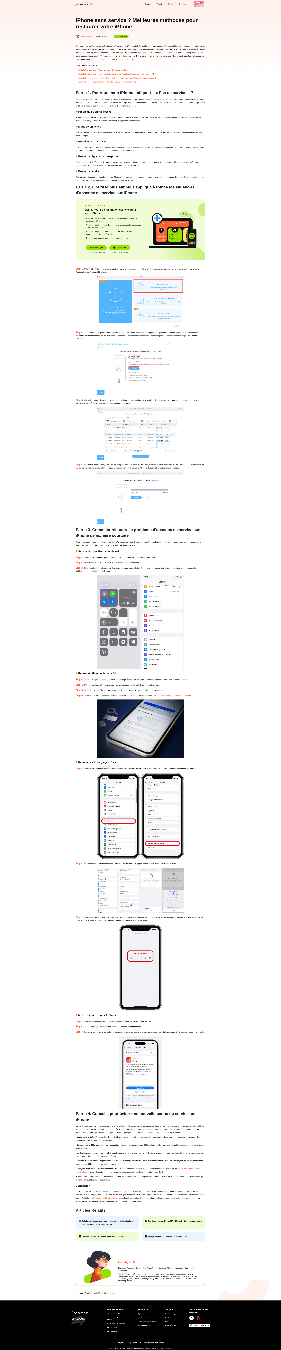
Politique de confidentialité (147, 1322)
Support (171, 4)
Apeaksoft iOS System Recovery (98, 205)
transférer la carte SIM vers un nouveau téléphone (172, 695)
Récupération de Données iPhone (116, 1318)
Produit (159, 4)
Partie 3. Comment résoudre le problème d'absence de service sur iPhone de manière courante (117, 78)
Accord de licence (144, 1326)
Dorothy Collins (86, 36)
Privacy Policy (161, 1349)
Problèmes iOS (121, 36)
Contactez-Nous (171, 1326)
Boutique (182, 4)
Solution (148, 4)
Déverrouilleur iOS (113, 1314)
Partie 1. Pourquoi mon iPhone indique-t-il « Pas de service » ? (104, 70)
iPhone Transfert (113, 1327)
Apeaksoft (80, 1293)
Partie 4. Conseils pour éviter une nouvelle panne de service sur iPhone (107, 82)
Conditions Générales (145, 1318)
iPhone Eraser (112, 1331)
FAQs (167, 1322)
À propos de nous (144, 1314)
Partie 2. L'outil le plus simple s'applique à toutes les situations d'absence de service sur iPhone (118, 74)
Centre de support (171, 1314)
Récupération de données (116, 1323)
